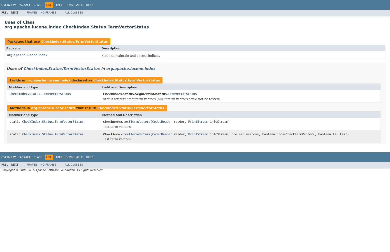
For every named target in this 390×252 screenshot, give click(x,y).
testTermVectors (136, 121)
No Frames (48, 12)
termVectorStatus (182, 94)
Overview (8, 5)
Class (38, 5)
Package (25, 5)
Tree (59, 5)
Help (89, 5)
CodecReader (162, 121)
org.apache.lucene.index (27, 55)
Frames (32, 12)
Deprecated (74, 5)
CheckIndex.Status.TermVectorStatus (74, 41)
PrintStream (198, 121)
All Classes (74, 12)
